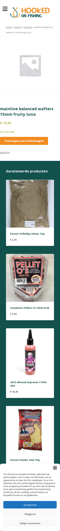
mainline (27, 27)
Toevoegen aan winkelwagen (24, 141)
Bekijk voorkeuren (30, 523)
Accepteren (30, 504)
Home (9, 27)
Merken (18, 27)
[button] (55, 467)
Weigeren (30, 514)
